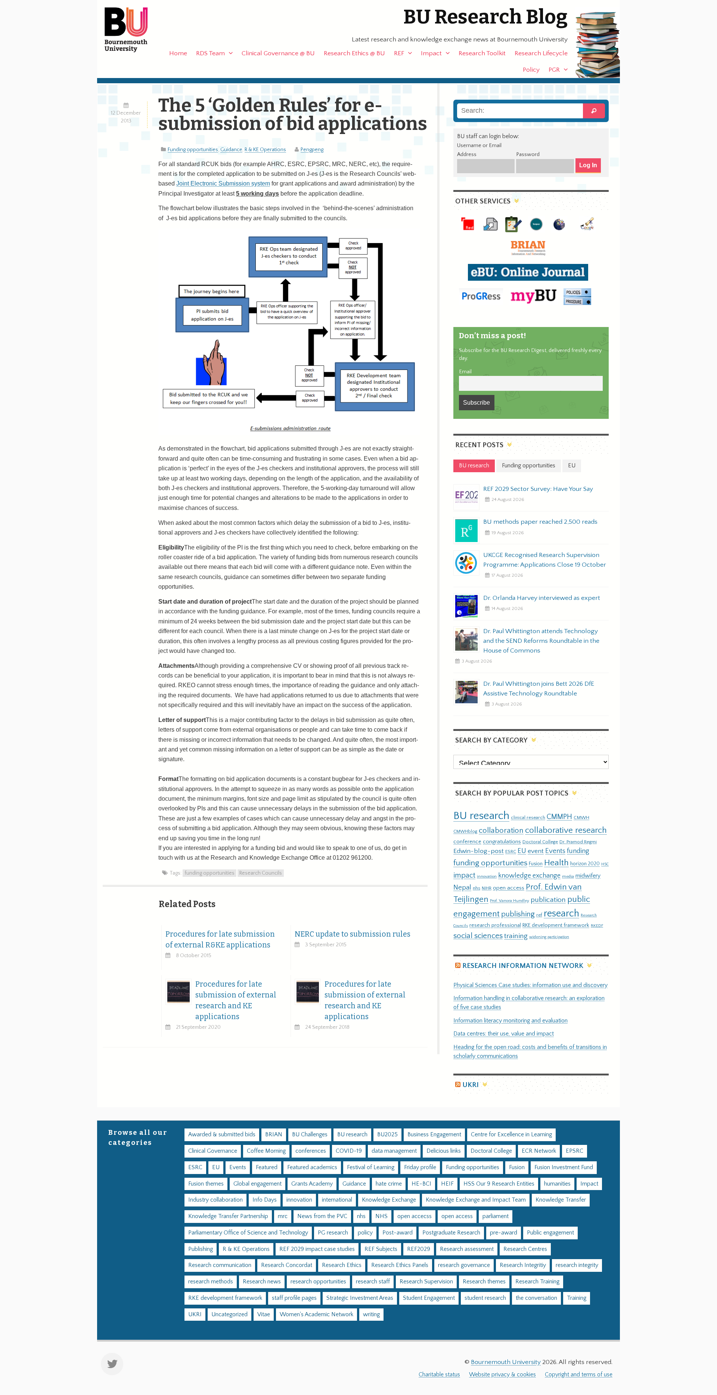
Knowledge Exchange (389, 1200)
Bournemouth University (133, 29)
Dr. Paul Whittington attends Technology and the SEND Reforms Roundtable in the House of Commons (541, 641)
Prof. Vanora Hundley (509, 900)
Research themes (484, 1282)
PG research (333, 1233)
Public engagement (550, 1233)
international (337, 1200)
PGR (554, 70)
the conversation (536, 1298)
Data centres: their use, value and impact (503, 1034)
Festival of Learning (370, 1167)
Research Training (537, 1282)
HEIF (447, 1184)
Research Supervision (426, 1282)
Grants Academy (312, 1184)
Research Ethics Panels (399, 1265)
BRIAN (273, 1134)
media (568, 876)
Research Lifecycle (541, 53)
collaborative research (566, 830)
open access (508, 888)
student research (485, 1298)
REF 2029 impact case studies (317, 1249)
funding (578, 851)
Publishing (200, 1249)
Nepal (462, 887)
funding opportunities (209, 873)
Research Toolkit (482, 53)
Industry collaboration (215, 1200)
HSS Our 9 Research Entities (498, 1184)
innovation (487, 876)
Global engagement (257, 1184)
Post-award (397, 1233)
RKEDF (597, 925)
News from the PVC (322, 1216)
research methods (210, 1282)
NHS (381, 1216)
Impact (431, 53)
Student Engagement (429, 1298)
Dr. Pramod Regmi (578, 841)
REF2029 (418, 1249)
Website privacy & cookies (502, 1374)
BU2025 (387, 1134)
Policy (531, 70)
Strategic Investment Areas (359, 1298)
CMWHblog (465, 831)
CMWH (581, 817)
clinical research (528, 817)
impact (464, 875)
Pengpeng (312, 150)
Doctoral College (540, 841)
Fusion (536, 864)
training (516, 936)
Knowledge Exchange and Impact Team (476, 1200)
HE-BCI (421, 1184)
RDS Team (210, 53)
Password (528, 155)
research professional (495, 925)
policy (365, 1233)
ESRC (510, 851)
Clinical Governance (212, 1151)
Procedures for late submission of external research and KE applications (235, 1000)
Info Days (264, 1200)
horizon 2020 (585, 864)
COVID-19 (349, 1151)
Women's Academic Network (316, 1314)
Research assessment (467, 1249)
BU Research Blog (485, 17)
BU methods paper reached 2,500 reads (540, 522)
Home (178, 53)
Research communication (219, 1265)
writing (371, 1314)
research (561, 913)
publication (548, 900)
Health (556, 863)
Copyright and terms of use (578, 1374)
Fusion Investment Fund (563, 1167)
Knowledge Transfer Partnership (228, 1216)
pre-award (503, 1233)
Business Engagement (434, 1134)
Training (576, 1298)
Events (555, 851)
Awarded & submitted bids (221, 1134)
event (536, 851)
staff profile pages (294, 1298)
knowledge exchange (529, 875)
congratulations (502, 841)
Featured (266, 1167)
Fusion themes (206, 1184)
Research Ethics (341, 1265)
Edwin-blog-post (478, 851)
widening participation (549, 937)
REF (399, 53)
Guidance (231, 150)
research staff (373, 1282)
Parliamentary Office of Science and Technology (248, 1233)
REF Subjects (380, 1249)
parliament (495, 1216)
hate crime (389, 1184)
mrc (283, 1216)
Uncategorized (229, 1314)
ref (539, 915)
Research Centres (525, 1249)
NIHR (486, 888)
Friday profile (420, 1167)
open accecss (414, 1216)
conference (467, 842)
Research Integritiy (523, 1265)
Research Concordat (286, 1265)
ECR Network (539, 1151)
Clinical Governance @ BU (278, 53)
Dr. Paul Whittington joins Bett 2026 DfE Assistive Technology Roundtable (538, 688)
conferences (310, 1151)
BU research (481, 816)
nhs (476, 888)
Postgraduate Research (451, 1233)
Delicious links (443, 1151)
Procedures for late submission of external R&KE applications (220, 939)
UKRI (470, 1085)
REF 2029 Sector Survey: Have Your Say (538, 489)
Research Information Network (522, 966)
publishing (518, 914)
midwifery (587, 876)
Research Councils (260, 873)
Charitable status (439, 1374)
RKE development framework (555, 925)
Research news (262, 1282)
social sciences (478, 935)
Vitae (263, 1314)
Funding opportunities (193, 150)
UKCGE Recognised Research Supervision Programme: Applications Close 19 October (544, 560)
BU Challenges (310, 1134)
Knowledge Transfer (561, 1200)
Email (465, 372)
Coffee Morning (266, 1151)
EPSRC (574, 1151)
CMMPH (559, 817)
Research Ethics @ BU (354, 53)
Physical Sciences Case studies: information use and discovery (530, 985)
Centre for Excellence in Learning (511, 1134)
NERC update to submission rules (352, 934)
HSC (605, 864)
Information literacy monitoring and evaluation (510, 1021)
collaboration (501, 830)
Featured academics (312, 1167)
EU (522, 851)
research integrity (577, 1265)
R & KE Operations (265, 150)
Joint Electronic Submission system (223, 183)
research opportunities (318, 1282)
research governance (464, 1265)
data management (394, 1151)
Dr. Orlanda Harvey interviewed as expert (541, 598)
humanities (557, 1184)
